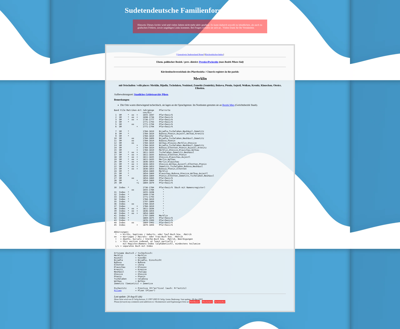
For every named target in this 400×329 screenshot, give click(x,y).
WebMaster (194, 302)
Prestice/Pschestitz (208, 62)
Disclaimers (207, 302)
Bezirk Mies (228, 105)
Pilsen (118, 290)
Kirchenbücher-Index (214, 54)
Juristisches (220, 302)
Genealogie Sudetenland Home (190, 54)
